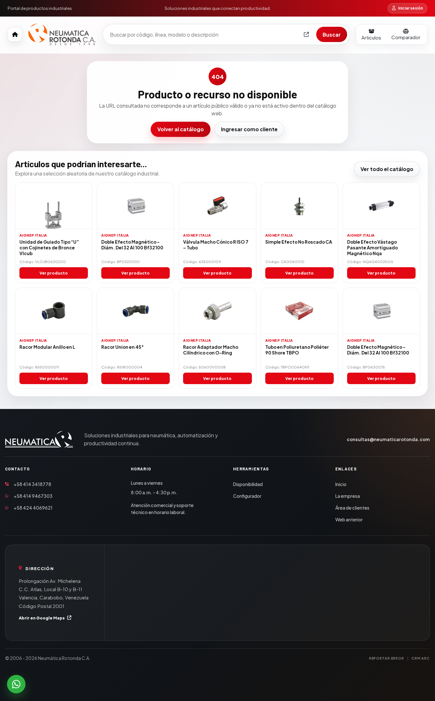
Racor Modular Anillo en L (47, 347)
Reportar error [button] (386, 658)
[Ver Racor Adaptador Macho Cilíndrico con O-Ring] (217, 311)
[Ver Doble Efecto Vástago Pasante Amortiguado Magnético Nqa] (381, 206)
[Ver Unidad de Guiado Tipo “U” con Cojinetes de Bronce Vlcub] (53, 206)
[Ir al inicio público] (15, 34)
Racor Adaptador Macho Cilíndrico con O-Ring (210, 349)
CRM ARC (420, 658)
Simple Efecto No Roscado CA (298, 242)
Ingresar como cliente (249, 129)
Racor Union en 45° (122, 347)
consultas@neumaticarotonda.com (388, 439)
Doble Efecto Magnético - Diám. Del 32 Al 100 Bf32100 (132, 244)
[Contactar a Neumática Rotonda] (16, 684)
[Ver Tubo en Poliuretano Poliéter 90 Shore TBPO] (299, 311)
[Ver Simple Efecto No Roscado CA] (299, 206)
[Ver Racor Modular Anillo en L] (53, 311)
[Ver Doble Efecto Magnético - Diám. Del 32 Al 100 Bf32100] (135, 206)
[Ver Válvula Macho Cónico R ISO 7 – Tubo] (217, 206)
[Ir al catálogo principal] (62, 34)
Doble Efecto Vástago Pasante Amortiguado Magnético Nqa (372, 247)
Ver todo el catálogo (386, 169)
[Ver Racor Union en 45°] (135, 311)
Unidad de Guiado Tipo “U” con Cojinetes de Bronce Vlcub (49, 247)
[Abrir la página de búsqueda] (306, 34)
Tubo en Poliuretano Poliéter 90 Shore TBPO (297, 349)
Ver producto (53, 272)
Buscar (332, 34)
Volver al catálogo (180, 129)
